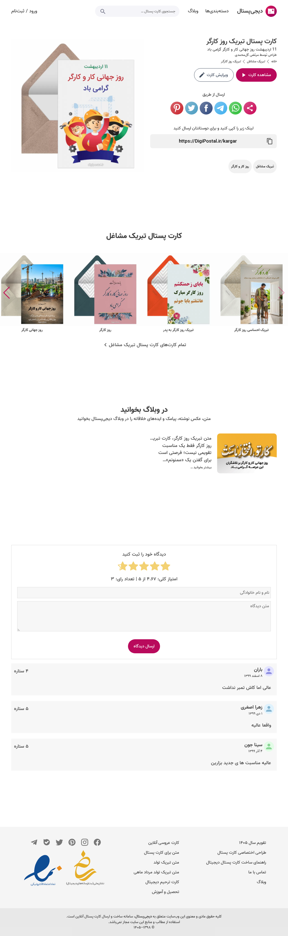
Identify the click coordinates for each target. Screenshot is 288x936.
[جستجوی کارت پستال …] (103, 11)
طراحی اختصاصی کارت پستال (241, 852)
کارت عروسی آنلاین (163, 842)
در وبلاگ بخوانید (144, 410)
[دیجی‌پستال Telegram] (34, 842)
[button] (6, 293)
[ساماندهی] (85, 870)
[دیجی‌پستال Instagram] (84, 842)
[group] (251, 293)
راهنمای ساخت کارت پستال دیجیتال (236, 862)
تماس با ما (257, 872)
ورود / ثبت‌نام (24, 11)
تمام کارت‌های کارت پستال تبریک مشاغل (147, 345)
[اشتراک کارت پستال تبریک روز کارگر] (250, 108)
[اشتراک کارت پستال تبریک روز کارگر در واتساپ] (235, 108)
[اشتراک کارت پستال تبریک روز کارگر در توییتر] (191, 108)
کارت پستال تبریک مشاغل (144, 236)
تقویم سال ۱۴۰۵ (252, 842)
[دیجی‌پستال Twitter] (59, 842)
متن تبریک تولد (166, 862)
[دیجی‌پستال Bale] (46, 842)
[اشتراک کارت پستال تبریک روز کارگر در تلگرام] (220, 108)
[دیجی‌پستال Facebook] (97, 842)
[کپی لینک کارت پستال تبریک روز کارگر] (270, 141)
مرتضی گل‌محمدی (247, 55)
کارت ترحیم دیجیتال (162, 882)
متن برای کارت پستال (161, 852)
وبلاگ (261, 882)
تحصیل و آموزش (165, 892)
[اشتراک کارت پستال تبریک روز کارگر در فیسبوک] (206, 108)
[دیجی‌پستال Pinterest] (72, 842)
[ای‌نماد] (43, 870)
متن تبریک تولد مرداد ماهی (156, 872)
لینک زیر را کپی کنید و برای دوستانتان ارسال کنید (213, 128)
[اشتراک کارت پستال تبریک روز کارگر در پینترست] (176, 108)
